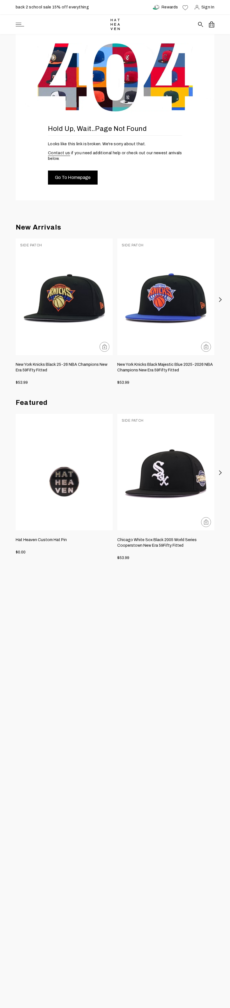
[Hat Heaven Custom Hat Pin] (64, 472)
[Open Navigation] (20, 24)
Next (221, 299)
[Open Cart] (211, 24)
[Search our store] (200, 24)
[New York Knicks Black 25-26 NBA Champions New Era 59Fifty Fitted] (64, 297)
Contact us (59, 153)
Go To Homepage (73, 177)
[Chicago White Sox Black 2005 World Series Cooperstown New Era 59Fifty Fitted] (165, 472)
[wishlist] (185, 7)
